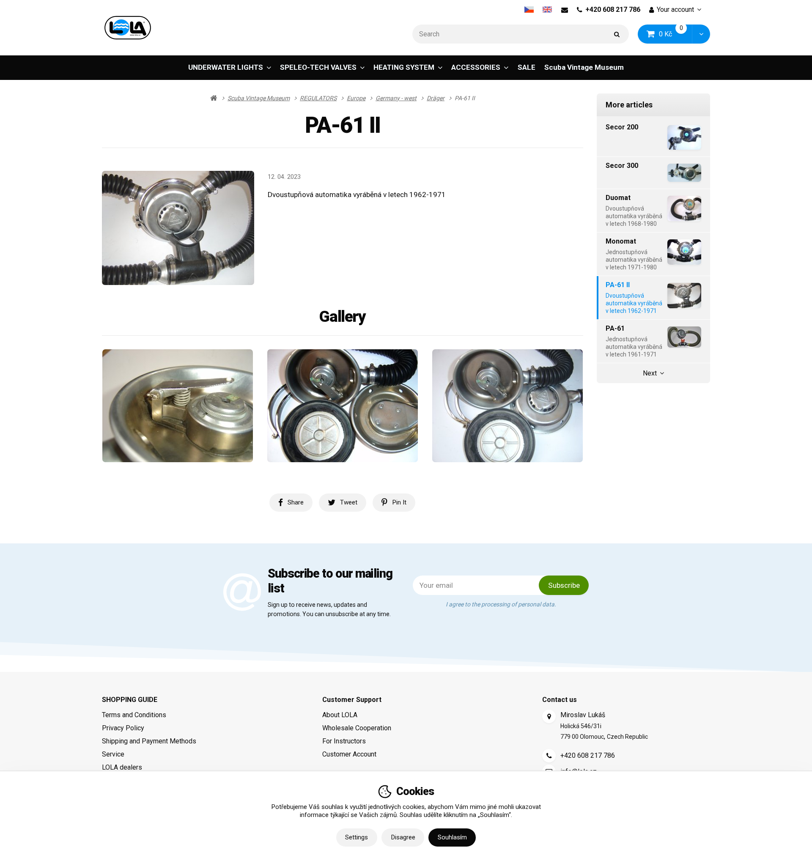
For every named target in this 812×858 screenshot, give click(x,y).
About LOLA (339, 715)
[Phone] (549, 755)
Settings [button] (356, 837)
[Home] (128, 27)
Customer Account (349, 754)
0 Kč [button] (676, 34)
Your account (675, 9)
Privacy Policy (123, 728)
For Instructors (344, 741)
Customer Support (351, 700)
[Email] (564, 9)
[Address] (549, 716)
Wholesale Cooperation (356, 728)
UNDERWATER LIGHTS (225, 67)
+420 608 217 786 (612, 9)
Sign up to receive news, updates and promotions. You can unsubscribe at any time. (329, 609)
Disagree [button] (403, 837)
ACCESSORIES (475, 67)
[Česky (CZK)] (529, 9)
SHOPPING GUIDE (129, 700)
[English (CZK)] (547, 9)
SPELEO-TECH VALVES (318, 67)
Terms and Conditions (134, 715)
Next (650, 373)
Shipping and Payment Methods (149, 741)
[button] (701, 34)
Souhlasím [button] (452, 837)
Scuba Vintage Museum (584, 67)
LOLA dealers (122, 767)
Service (113, 754)
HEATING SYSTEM (403, 67)
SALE (526, 67)
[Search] (617, 34)
